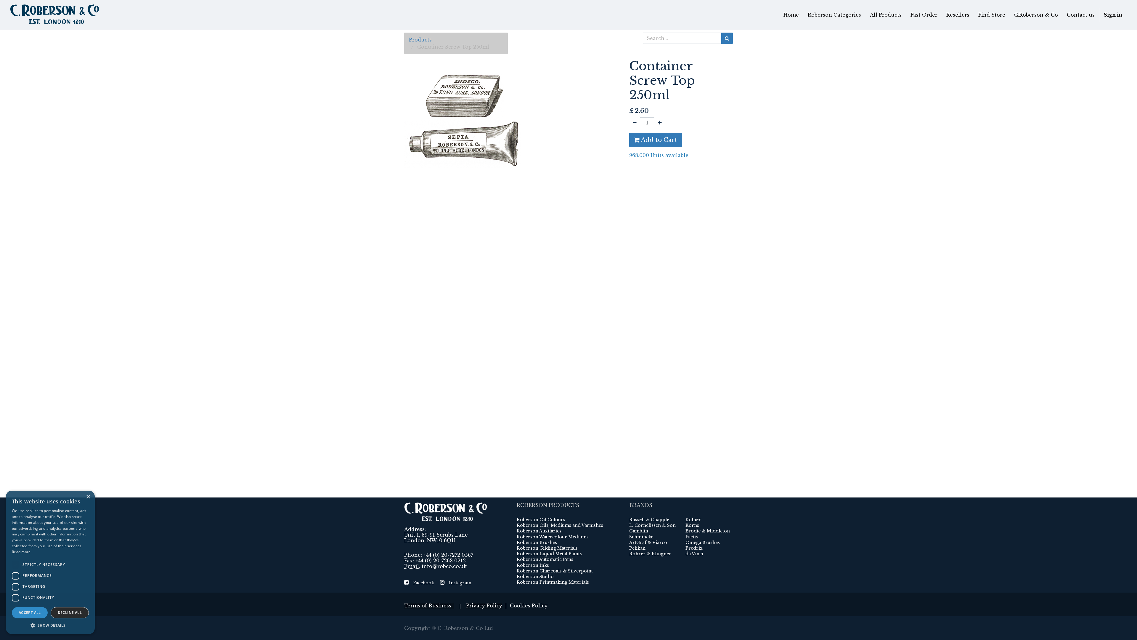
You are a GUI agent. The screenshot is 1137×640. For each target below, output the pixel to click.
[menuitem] (791, 15)
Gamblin (638, 531)
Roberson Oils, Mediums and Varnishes (560, 525)
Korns (692, 525)
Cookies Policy (528, 606)
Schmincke (641, 537)
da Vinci (694, 553)
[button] (50, 625)
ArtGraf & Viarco (648, 542)
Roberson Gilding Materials (547, 548)
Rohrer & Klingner (650, 553)
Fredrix (694, 548)
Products (420, 40)
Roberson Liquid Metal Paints (549, 553)
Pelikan (637, 548)
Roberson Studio (535, 576)
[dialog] (50, 562)
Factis (691, 537)
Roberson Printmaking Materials (553, 582)
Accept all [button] (30, 612)
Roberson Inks (533, 565)
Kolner (693, 519)
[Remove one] (634, 122)
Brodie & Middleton (707, 531)
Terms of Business (429, 606)
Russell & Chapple (649, 519)
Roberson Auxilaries (539, 531)
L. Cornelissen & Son (652, 525)
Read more (21, 551)
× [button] (88, 497)
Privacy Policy (484, 606)
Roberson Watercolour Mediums (553, 537)
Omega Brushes (702, 542)
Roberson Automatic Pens (545, 559)
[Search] (727, 38)
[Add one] (659, 122)
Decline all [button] (70, 612)
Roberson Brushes (537, 542)
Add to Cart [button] (658, 139)
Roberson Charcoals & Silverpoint (555, 571)
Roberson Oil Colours (541, 519)
